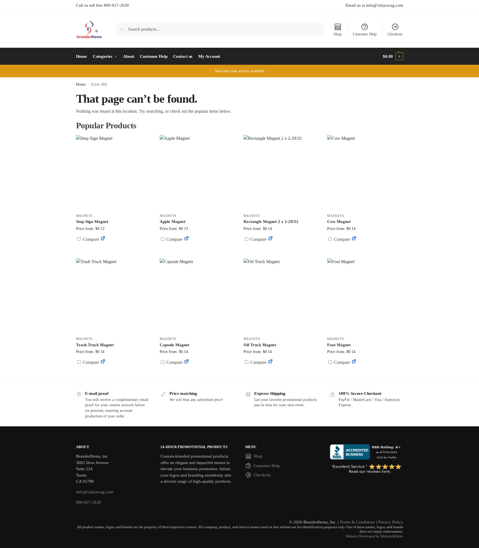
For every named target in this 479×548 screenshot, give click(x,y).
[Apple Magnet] (197, 172)
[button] (393, 56)
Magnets (84, 215)
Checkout (395, 34)
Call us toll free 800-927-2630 (102, 5)
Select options (113, 253)
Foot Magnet (339, 345)
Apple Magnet (172, 221)
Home (81, 84)
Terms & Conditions (357, 522)
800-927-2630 (88, 502)
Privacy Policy (390, 522)
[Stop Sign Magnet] (114, 172)
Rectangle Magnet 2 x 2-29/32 (271, 221)
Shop (338, 34)
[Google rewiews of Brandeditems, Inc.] (366, 469)
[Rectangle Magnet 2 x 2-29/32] (281, 172)
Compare (90, 239)
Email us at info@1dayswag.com (374, 5)
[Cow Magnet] (365, 172)
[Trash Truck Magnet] (114, 296)
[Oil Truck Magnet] (281, 296)
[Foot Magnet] (365, 296)
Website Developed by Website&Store (374, 536)
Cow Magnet (339, 221)
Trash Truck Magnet (95, 345)
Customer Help (365, 34)
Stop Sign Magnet (92, 221)
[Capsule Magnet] (197, 296)
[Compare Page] (103, 239)
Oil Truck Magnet (260, 345)
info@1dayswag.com (94, 492)
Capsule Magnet (174, 345)
